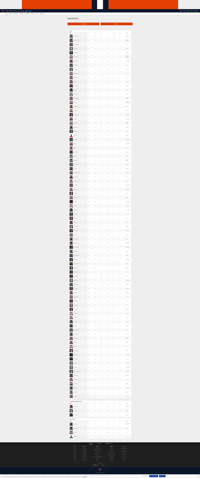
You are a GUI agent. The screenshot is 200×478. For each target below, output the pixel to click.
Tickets (97, 446)
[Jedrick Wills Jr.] (71, 383)
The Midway (97, 451)
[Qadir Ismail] (71, 156)
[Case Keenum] (71, 197)
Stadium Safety (111, 460)
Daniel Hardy (75, 139)
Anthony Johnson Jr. (77, 172)
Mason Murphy (76, 276)
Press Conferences (84, 460)
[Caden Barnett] (71, 52)
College (127, 403)
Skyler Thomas (76, 354)
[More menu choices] (32, 10)
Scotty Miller (75, 259)
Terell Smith (75, 325)
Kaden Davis (75, 102)
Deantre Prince (76, 292)
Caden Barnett (76, 52)
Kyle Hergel (75, 143)
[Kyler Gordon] (71, 406)
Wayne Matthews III (76, 247)
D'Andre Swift (75, 342)
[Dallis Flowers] (71, 424)
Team (75, 446)
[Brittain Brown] (71, 77)
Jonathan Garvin (76, 428)
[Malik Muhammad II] (71, 272)
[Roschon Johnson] (71, 181)
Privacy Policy (85, 476)
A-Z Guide (111, 448)
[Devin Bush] (71, 90)
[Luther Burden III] (71, 85)
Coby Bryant (75, 81)
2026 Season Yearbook (124, 448)
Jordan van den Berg (76, 371)
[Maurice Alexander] (71, 40)
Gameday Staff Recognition (111, 453)
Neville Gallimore (76, 127)
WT (107, 403)
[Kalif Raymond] (71, 296)
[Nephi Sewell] (71, 436)
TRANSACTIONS (83, 23)
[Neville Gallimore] (71, 127)
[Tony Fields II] (71, 119)
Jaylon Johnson (76, 176)
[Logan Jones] (71, 193)
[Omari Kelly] (71, 201)
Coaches (75, 451)
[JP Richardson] (71, 305)
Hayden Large (75, 218)
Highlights (84, 458)
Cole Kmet (75, 205)
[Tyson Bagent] (71, 48)
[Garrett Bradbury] (71, 73)
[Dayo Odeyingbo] (71, 284)
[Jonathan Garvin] (71, 428)
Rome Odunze (76, 288)
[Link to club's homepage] (3, 11)
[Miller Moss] (71, 267)
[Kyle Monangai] (71, 263)
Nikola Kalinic (75, 432)
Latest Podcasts (84, 453)
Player (70, 403)
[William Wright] (71, 396)
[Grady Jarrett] (71, 168)
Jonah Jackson (76, 164)
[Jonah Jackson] (71, 164)
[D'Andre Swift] (71, 342)
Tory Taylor (75, 346)
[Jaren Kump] (71, 214)
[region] (100, 476)
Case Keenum (76, 197)
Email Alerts (123, 453)
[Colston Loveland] (71, 226)
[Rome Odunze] (71, 288)
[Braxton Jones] (71, 185)
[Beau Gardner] (71, 131)
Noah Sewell (75, 410)
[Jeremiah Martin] (71, 243)
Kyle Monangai (76, 263)
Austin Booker (76, 69)
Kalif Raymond (76, 296)
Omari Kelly (75, 201)
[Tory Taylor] (71, 346)
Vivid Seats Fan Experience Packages (97, 456)
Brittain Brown (76, 77)
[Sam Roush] (71, 309)
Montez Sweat (76, 338)
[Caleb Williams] (71, 379)
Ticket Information (97, 448)
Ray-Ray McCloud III (76, 251)
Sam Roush (75, 309)
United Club (97, 460)
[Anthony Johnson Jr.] (71, 172)
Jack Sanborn (76, 313)
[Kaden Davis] (71, 102)
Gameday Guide (111, 451)
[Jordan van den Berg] (71, 371)
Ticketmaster (97, 458)
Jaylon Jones (75, 189)
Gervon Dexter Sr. (76, 106)
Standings (74, 456)
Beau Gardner (75, 131)
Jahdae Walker (76, 375)
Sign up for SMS (124, 456)
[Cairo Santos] (71, 317)
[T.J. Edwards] (71, 110)
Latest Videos (84, 451)
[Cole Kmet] (71, 205)
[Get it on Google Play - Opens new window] (103, 465)
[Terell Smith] (71, 325)
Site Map (124, 460)
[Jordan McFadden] (71, 255)
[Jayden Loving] (71, 230)
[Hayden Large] (71, 218)
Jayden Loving (76, 230)
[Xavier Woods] (71, 387)
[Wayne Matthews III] (71, 247)
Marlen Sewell (76, 321)
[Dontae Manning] (71, 238)
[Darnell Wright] (71, 392)
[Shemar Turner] (71, 414)
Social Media (124, 458)
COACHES (116, 23)
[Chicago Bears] (100, 470)
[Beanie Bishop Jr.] (71, 61)
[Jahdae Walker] (71, 375)
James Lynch (75, 234)
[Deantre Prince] (71, 292)
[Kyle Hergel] (71, 143)
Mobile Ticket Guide (97, 453)
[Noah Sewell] (71, 410)
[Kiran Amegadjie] (71, 44)
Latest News (84, 448)
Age (113, 403)
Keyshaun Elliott (76, 114)
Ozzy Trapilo (75, 367)
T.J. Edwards (75, 110)
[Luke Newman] (71, 280)
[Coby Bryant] (71, 81)
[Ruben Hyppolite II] (71, 152)
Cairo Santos (75, 317)
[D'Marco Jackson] (71, 160)
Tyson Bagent (75, 48)
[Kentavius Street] (71, 334)
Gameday (111, 446)
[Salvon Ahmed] (71, 36)
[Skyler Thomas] (71, 354)
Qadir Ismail (75, 156)
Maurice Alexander (76, 40)
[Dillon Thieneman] (71, 350)
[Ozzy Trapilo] (71, 367)
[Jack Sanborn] (71, 313)
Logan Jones (75, 193)
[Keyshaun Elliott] (71, 114)
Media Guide (75, 453)
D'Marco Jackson (76, 160)
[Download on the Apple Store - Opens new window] (96, 465)
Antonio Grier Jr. (76, 135)
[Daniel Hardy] (71, 139)
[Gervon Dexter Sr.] (71, 106)
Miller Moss (75, 267)
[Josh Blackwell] (71, 65)
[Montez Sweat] (71, 338)
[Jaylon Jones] (71, 189)
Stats (74, 458)
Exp (120, 403)
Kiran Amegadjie (76, 44)
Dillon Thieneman (76, 350)
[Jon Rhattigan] (71, 301)
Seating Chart (111, 456)
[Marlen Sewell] (71, 321)
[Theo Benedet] (71, 56)
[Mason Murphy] (71, 276)
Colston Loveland (76, 226)
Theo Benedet (76, 56)
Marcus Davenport (76, 98)
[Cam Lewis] (71, 222)
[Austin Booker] (71, 69)
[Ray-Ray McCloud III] (71, 251)
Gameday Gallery (84, 456)
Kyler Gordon (75, 406)
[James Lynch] (71, 234)
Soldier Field (111, 458)
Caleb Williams (76, 379)
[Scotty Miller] (71, 259)
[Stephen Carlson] (71, 94)
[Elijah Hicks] (71, 147)
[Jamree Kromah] (71, 210)
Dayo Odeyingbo (76, 284)
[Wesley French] (71, 123)
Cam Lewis (75, 222)
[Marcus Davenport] (71, 98)
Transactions (75, 460)
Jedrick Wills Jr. (76, 383)
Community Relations (124, 451)
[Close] (198, 476)
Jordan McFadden (76, 255)
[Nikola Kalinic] (71, 432)
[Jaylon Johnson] (71, 176)
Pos (95, 403)
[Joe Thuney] (71, 363)
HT (101, 403)
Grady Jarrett (75, 168)
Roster (75, 448)
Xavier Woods (75, 387)
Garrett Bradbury (76, 73)
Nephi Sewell (75, 436)
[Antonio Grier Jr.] (71, 135)
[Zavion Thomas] (71, 359)
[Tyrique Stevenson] (71, 330)
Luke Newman (76, 280)
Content (84, 446)
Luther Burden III (76, 85)
